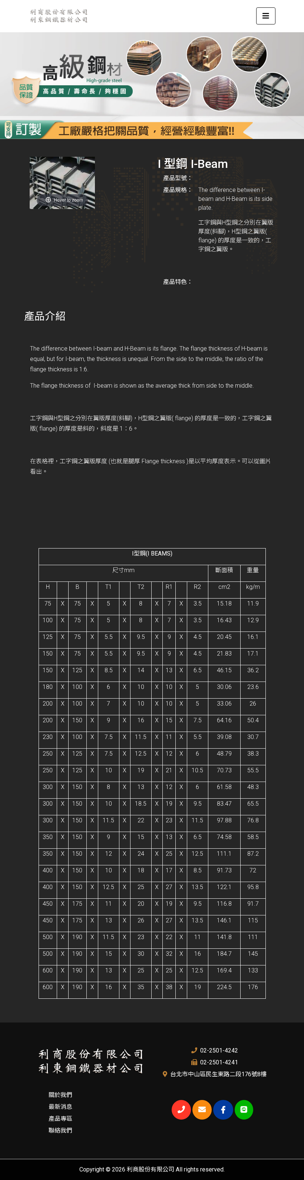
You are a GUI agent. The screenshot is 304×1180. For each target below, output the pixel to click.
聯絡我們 (60, 1130)
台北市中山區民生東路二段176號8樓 (218, 1074)
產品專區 (60, 1118)
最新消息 (60, 1106)
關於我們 (60, 1094)
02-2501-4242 (219, 1050)
